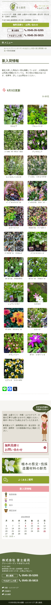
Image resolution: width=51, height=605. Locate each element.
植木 (11, 505)
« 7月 (5, 536)
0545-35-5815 (26, 35)
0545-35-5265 (28, 30)
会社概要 (7, 594)
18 (38, 528)
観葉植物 (12, 494)
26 (45, 531)
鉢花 (47, 96)
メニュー (8, 42)
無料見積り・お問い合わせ (25, 25)
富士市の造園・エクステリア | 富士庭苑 (28, 602)
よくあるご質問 (25, 480)
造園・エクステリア (11, 588)
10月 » (12, 536)
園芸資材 (12, 510)
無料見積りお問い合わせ (14, 447)
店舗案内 (7, 591)
